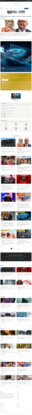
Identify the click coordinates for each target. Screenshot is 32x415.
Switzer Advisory (23, 0)
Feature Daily (3, 221)
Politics (19, 8)
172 (17, 248)
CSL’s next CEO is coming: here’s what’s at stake (7, 105)
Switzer (16, 4)
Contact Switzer (18, 406)
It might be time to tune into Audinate (7, 113)
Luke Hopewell (18, 190)
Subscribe (26, 8)
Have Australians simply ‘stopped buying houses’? (23, 350)
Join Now (21, 258)
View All (30, 265)
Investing (11, 8)
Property (15, 8)
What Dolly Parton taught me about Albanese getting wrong (15, 17)
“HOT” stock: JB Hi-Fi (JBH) (21, 240)
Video (22, 8)
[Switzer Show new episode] (16, 12)
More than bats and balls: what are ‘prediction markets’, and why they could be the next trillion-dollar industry (23, 306)
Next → (20, 248)
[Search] (31, 8)
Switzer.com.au (16, 0)
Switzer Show (18, 172)
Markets (7, 8)
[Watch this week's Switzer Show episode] (16, 97)
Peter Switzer (3, 37)
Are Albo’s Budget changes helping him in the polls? (8, 110)
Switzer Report (20, 0)
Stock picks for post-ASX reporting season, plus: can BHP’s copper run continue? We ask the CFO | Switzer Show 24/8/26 (23, 168)
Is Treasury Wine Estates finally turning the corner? (23, 274)
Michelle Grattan (18, 209)
